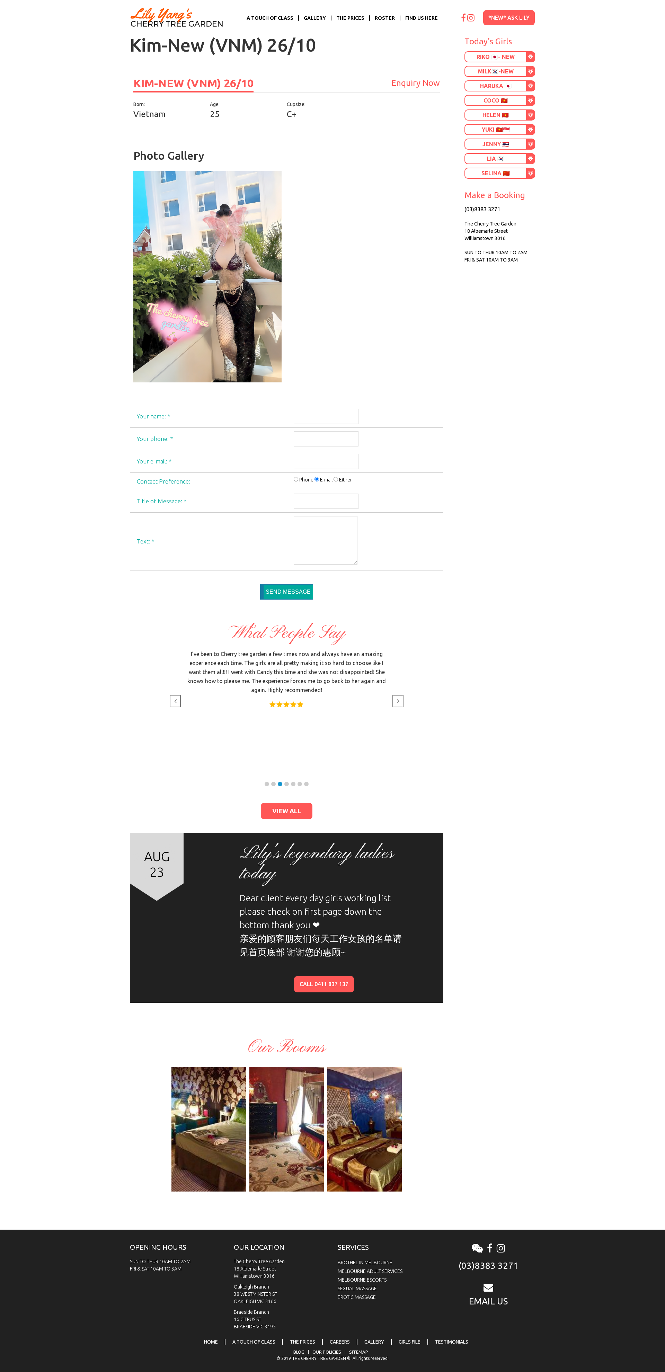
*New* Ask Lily (509, 18)
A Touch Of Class (270, 18)
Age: (215, 104)
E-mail (326, 480)
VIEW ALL (286, 810)
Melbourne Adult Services (370, 1271)
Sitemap (358, 1351)
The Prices (350, 18)
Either (345, 480)
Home (211, 1342)
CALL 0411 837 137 (324, 984)
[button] (267, 784)
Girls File (409, 1342)
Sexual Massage (357, 1288)
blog (298, 1351)
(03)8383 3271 (482, 209)
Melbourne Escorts (362, 1280)
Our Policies (326, 1351)
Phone (306, 480)
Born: (139, 104)
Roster (385, 18)
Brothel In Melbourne (365, 1262)
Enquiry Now (415, 83)
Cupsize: (296, 104)
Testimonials (451, 1342)
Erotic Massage (357, 1297)
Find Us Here (421, 18)
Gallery (315, 18)
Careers (340, 1342)
